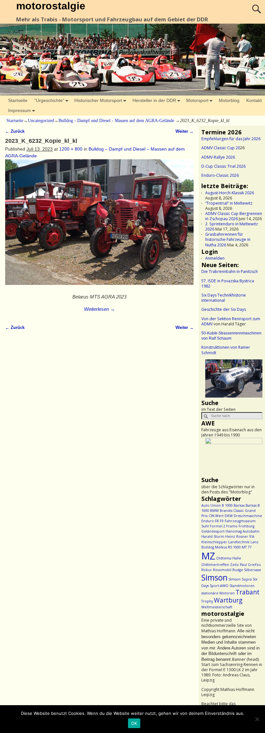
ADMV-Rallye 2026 (218, 157)
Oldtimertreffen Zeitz (220, 564)
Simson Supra (240, 579)
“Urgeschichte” (49, 100)
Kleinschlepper (214, 542)
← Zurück (15, 131)
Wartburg (228, 600)
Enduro (207, 521)
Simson (214, 577)
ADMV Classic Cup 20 (220, 148)
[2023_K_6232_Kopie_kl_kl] (99, 225)
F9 (222, 521)
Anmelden (215, 258)
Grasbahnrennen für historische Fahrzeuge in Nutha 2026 (227, 239)
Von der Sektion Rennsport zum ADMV (230, 321)
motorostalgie (50, 6)
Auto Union (211, 505)
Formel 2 (217, 526)
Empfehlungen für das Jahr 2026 (230, 138)
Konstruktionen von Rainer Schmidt (225, 349)
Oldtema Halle (228, 558)
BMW (214, 510)
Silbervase (252, 570)
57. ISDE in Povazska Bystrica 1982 (227, 283)
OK (134, 723)
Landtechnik (238, 542)
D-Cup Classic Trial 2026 (223, 166)
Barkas (239, 505)
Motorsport (197, 100)
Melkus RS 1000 (228, 547)
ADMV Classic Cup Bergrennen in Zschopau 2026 (233, 216)
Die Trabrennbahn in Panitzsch (229, 271)
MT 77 (246, 547)
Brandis (226, 510)
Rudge (237, 570)
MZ (208, 555)
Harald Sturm (212, 536)
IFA (251, 536)
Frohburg (246, 526)
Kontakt (254, 100)
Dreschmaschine (248, 515)
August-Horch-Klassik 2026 (229, 193)
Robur (206, 570)
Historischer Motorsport (98, 100)
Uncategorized (41, 120)
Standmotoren (242, 585)
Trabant (248, 592)
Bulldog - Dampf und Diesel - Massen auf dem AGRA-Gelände (116, 120)
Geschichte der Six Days (223, 309)
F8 (217, 521)
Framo (232, 526)
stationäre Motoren (218, 593)
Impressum (19, 110)
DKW (229, 515)
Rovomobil (222, 570)
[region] (231, 379)
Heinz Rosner (236, 536)
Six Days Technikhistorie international (223, 297)
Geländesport (213, 531)
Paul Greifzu (250, 564)
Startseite (17, 100)
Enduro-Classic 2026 (220, 175)
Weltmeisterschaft (216, 607)
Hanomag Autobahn (243, 531)
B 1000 (227, 505)
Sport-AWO (219, 585)
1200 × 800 (70, 149)
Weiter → (184, 131)
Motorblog (229, 100)
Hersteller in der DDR (154, 100)
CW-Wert (216, 515)
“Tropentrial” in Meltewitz (228, 203)
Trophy (207, 601)
